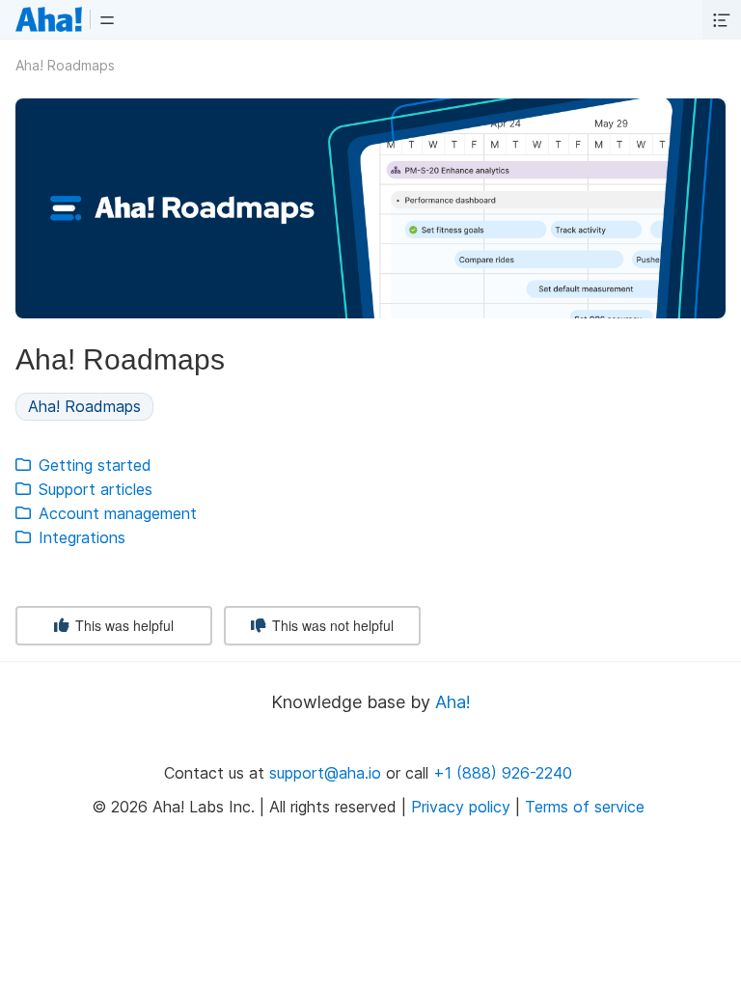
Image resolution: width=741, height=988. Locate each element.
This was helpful (122, 625)
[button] (107, 19)
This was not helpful (331, 625)
